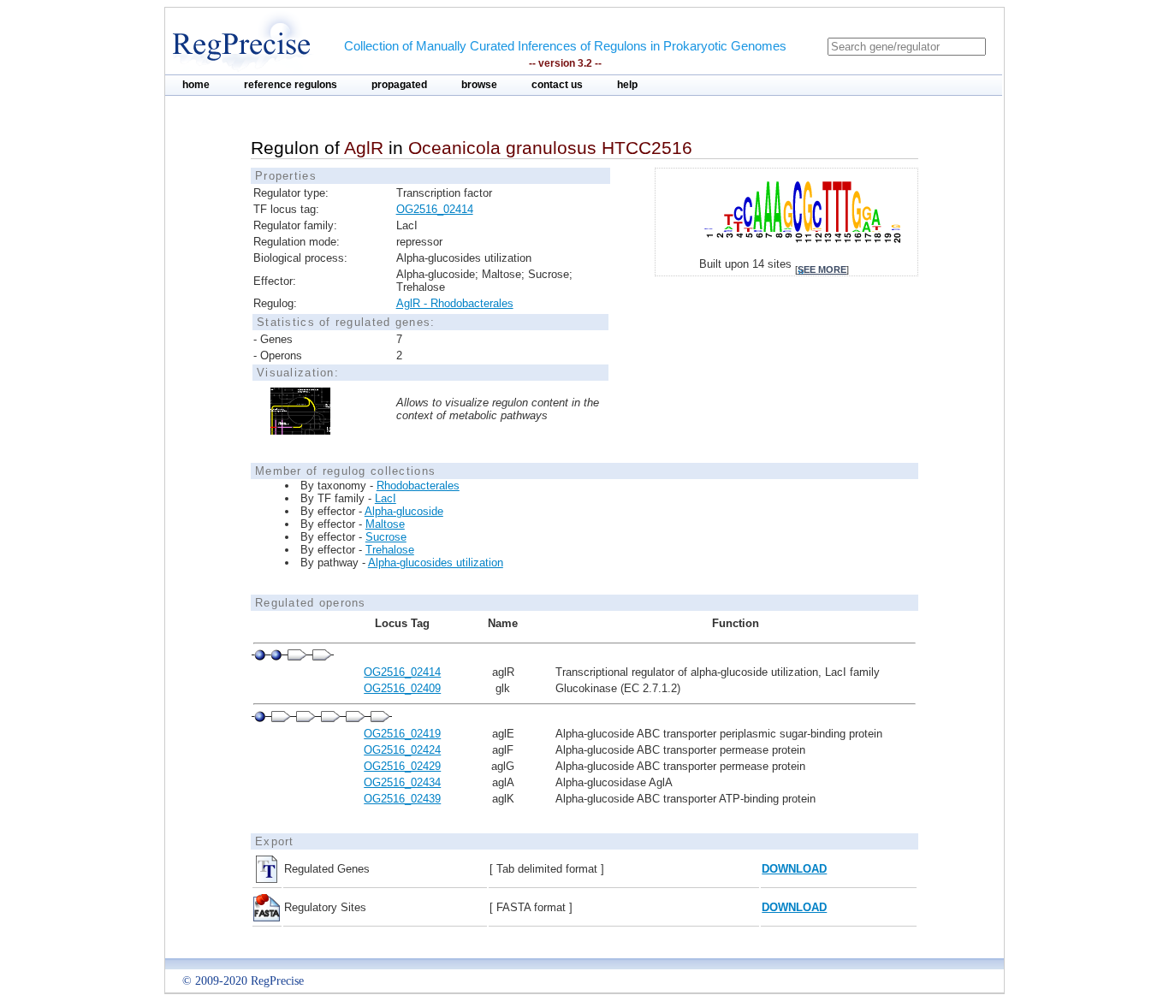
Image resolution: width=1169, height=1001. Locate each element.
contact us (557, 85)
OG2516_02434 (402, 782)
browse (479, 85)
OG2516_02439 (402, 798)
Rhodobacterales (418, 485)
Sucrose (385, 536)
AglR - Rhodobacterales (454, 303)
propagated (399, 85)
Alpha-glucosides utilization (435, 562)
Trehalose (389, 549)
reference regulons (290, 85)
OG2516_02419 (402, 733)
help (627, 85)
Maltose (385, 524)
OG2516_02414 (434, 209)
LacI (385, 498)
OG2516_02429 (402, 766)
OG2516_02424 (402, 749)
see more (822, 269)
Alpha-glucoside (404, 511)
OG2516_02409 (402, 688)
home (196, 85)
